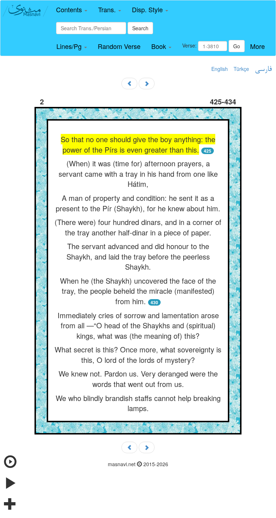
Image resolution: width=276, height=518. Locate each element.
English (219, 68)
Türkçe (241, 68)
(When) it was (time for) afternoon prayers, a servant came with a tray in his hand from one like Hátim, (138, 173)
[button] (72, 9)
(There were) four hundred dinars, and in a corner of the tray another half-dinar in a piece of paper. (138, 227)
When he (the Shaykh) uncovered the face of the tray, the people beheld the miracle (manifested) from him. (138, 290)
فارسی (263, 69)
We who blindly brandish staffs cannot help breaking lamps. (138, 403)
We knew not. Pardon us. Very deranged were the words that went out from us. (138, 378)
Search (140, 28)
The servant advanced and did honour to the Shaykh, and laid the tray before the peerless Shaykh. (138, 256)
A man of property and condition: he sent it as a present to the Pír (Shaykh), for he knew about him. (138, 203)
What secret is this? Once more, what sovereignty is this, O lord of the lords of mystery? (138, 354)
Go (236, 46)
